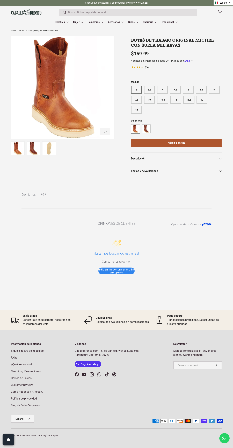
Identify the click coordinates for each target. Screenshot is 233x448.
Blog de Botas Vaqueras (25, 405)
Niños (131, 22)
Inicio (13, 31)
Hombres (60, 22)
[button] (223, 2)
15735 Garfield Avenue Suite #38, (119, 350)
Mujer (76, 22)
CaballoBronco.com (87, 350)
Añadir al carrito (176, 142)
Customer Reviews (22, 385)
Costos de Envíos (21, 378)
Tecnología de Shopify (48, 435)
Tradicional (168, 22)
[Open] (8, 439)
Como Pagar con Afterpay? (27, 391)
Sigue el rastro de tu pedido (27, 350)
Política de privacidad (24, 398)
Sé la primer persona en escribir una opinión (116, 271)
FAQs (14, 357)
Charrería (148, 22)
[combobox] (128, 12)
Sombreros (94, 22)
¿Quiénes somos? (21, 364)
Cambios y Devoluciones (26, 371)
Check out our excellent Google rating (104, 2)
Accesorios (114, 22)
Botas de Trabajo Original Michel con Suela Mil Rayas (39, 31)
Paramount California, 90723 (92, 354)
